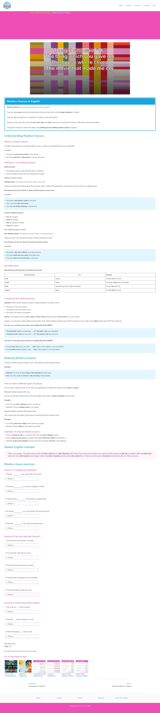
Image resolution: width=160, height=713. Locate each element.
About (38, 698)
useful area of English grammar (33, 107)
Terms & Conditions (121, 698)
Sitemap (101, 698)
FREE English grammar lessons (21, 651)
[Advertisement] (80, 26)
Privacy (80, 698)
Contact (59, 698)
